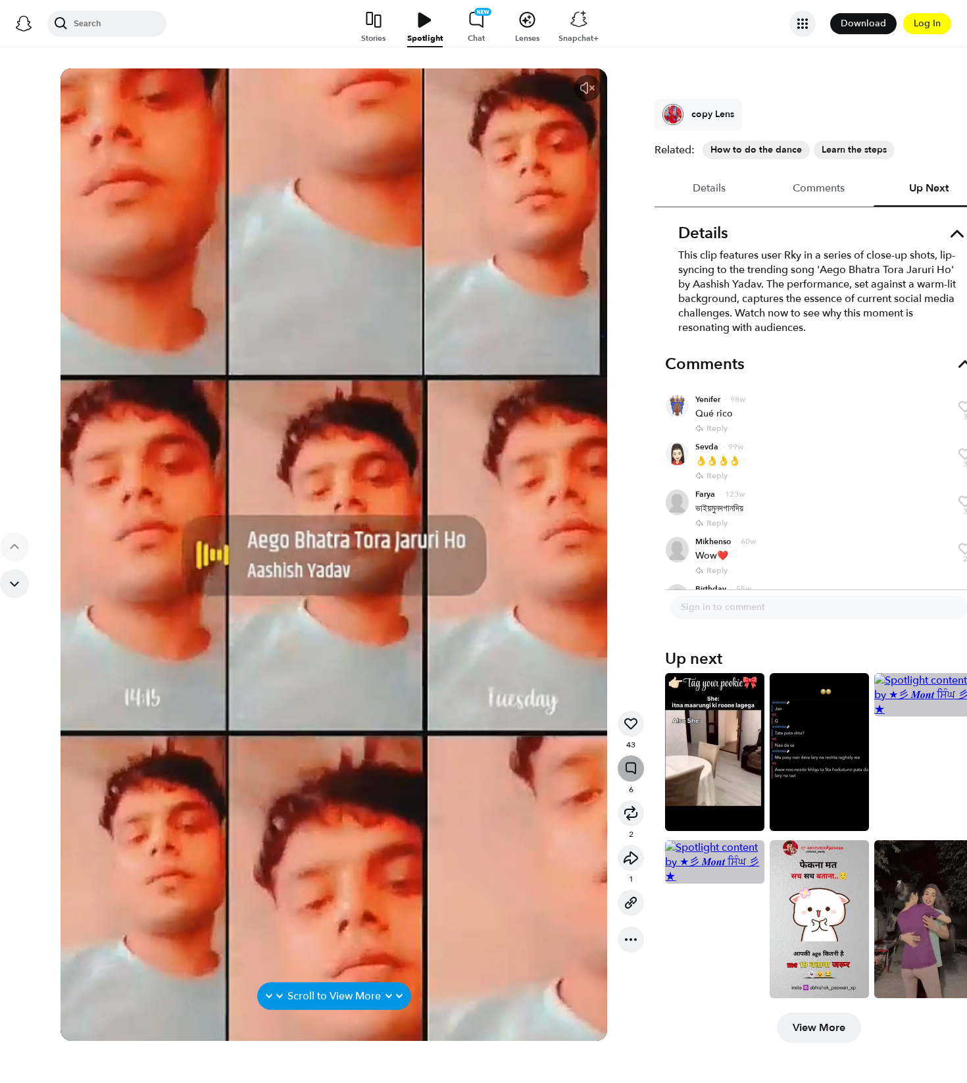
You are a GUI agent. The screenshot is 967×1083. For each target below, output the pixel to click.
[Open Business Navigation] (802, 24)
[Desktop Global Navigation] (23, 23)
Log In (927, 23)
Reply (717, 428)
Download (863, 23)
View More (819, 1027)
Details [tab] (709, 188)
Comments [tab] (819, 188)
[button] (587, 88)
